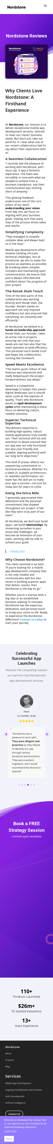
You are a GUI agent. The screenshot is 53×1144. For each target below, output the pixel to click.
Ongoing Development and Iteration (23, 1089)
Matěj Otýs (18, 551)
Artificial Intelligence (15, 1102)
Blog (7, 1066)
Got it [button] (9, 1139)
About (8, 1053)
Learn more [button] (11, 1131)
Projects (9, 1059)
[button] (47, 734)
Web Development (14, 1096)
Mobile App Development (18, 1083)
